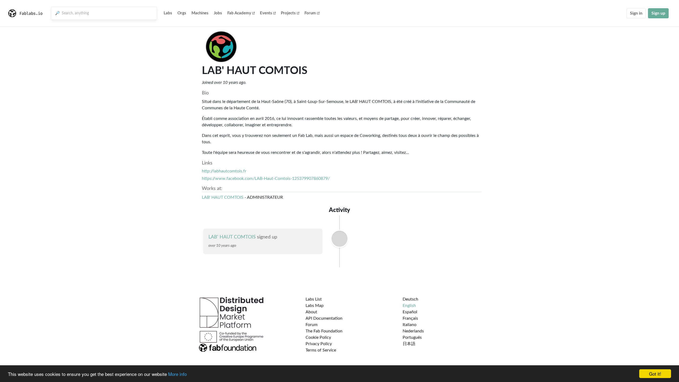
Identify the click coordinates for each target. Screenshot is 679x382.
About (311, 312)
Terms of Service (321, 350)
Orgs (181, 13)
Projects (288, 13)
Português (412, 337)
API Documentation (324, 318)
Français (410, 318)
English (409, 305)
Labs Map (315, 305)
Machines (199, 13)
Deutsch (410, 299)
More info (177, 374)
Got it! (655, 373)
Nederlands (413, 331)
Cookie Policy (318, 337)
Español (410, 312)
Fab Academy (239, 13)
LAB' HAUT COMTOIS (222, 197)
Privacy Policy (319, 344)
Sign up (658, 13)
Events (266, 13)
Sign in (636, 13)
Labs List (314, 299)
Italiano (409, 325)
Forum (310, 13)
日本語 (409, 344)
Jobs (218, 13)
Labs (168, 13)
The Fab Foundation (324, 331)
